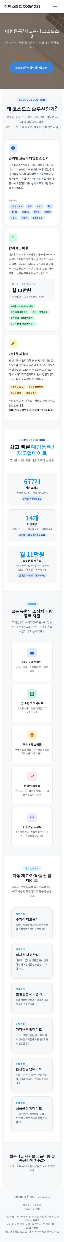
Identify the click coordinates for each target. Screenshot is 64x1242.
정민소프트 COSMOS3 (22, 6)
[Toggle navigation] (55, 6)
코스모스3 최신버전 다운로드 (31, 67)
